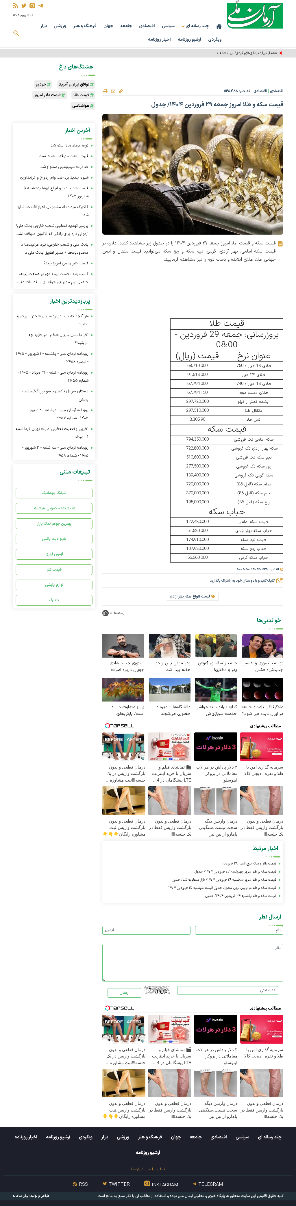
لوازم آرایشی (54, 585)
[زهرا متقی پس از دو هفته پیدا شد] (170, 645)
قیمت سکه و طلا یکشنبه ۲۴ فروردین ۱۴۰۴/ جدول (240, 896)
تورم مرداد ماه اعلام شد (69, 145)
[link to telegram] (40, 5)
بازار (43, 26)
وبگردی (215, 39)
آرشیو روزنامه (189, 39)
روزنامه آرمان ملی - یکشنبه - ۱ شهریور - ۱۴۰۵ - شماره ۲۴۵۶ (52, 358)
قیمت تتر (54, 569)
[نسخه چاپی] (105, 91)
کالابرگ (54, 600)
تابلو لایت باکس (54, 539)
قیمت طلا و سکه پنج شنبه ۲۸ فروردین (249, 863)
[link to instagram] (32, 5)
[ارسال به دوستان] (113, 91)
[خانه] (219, 26)
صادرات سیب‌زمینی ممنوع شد (64, 167)
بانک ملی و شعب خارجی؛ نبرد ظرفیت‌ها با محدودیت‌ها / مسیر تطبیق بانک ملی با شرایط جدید (54, 249)
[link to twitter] (24, 5)
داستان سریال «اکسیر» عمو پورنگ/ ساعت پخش (55, 395)
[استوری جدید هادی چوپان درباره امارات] (123, 645)
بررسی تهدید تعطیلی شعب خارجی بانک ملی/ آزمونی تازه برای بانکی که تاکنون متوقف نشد (52, 230)
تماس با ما (156, 1169)
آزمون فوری (54, 554)
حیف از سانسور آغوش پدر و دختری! (217, 666)
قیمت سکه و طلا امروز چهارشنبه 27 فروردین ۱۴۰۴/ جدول (235, 871)
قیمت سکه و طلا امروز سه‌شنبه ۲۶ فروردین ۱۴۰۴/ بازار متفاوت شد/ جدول (224, 879)
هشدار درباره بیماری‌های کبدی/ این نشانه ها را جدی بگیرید (235, 53)
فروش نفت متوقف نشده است (63, 156)
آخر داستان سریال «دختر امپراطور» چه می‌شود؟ (58, 339)
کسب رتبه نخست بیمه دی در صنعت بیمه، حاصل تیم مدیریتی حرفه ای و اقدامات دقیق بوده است (52, 278)
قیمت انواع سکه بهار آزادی (190, 597)
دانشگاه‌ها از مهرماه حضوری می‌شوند (173, 710)
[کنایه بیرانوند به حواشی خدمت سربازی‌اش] (216, 689)
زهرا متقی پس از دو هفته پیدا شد (173, 666)
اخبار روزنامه (159, 39)
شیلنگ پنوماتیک (54, 493)
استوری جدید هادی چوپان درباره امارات (127, 666)
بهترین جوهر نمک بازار (54, 523)
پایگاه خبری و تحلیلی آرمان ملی (201, 1196)
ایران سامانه (21, 1196)
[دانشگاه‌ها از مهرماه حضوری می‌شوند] (170, 689)
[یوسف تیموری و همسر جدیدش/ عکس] (263, 645)
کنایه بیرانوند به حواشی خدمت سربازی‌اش (216, 710)
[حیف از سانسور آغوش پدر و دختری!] (216, 645)
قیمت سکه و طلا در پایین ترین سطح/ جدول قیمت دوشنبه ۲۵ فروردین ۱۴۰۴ (222, 887)
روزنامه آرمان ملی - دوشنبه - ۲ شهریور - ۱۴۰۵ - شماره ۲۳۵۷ (56, 414)
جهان (108, 26)
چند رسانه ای (270, 1137)
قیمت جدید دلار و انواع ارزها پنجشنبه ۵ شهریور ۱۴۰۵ (55, 192)
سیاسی (168, 26)
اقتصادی (147, 26)
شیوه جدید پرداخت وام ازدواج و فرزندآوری (54, 178)
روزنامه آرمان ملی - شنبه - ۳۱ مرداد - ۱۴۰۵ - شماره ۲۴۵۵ (53, 377)
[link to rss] (15, 5)
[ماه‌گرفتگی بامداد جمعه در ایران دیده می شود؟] (263, 689)
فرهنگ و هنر (85, 26)
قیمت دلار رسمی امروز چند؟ (65, 263)
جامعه (126, 26)
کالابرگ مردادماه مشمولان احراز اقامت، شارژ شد (52, 211)
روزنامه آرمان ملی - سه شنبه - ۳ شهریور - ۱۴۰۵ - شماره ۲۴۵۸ (55, 452)
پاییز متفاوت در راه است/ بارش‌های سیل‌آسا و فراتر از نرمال (124, 710)
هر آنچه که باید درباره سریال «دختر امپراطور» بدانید (52, 320)
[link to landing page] (255, 14)
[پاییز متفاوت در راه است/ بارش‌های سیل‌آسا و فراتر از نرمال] (123, 689)
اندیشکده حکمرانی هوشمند (54, 508)
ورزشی (60, 26)
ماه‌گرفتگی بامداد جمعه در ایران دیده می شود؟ (262, 710)
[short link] (121, 91)
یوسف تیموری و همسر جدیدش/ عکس (263, 666)
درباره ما (137, 1169)
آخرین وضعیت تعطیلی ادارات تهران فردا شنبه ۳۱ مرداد (52, 433)
